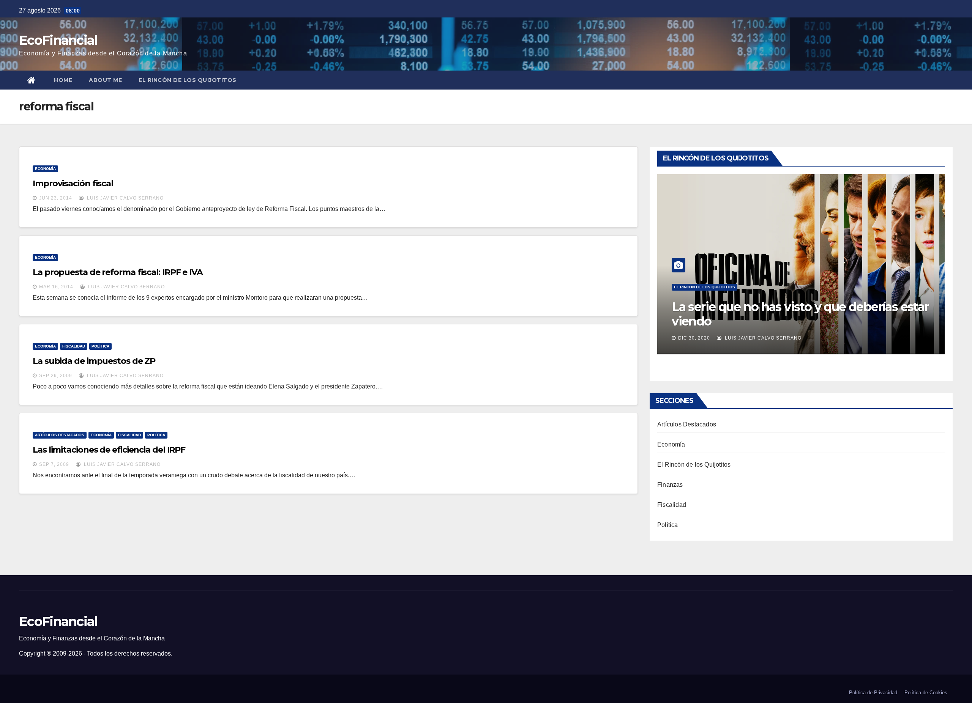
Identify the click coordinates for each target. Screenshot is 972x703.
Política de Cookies (925, 692)
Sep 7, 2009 (54, 464)
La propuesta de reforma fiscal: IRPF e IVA (118, 272)
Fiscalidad (73, 346)
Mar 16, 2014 (56, 286)
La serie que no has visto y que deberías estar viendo (800, 314)
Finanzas (670, 484)
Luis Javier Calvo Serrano (124, 198)
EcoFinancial (58, 40)
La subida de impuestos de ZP (94, 361)
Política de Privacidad (873, 692)
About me (105, 80)
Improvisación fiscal (73, 183)
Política (100, 346)
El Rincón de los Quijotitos (188, 80)
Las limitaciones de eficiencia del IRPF (109, 450)
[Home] (32, 80)
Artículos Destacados (59, 435)
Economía (45, 169)
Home (63, 80)
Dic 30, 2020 (694, 338)
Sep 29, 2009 (55, 375)
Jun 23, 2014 (55, 198)
